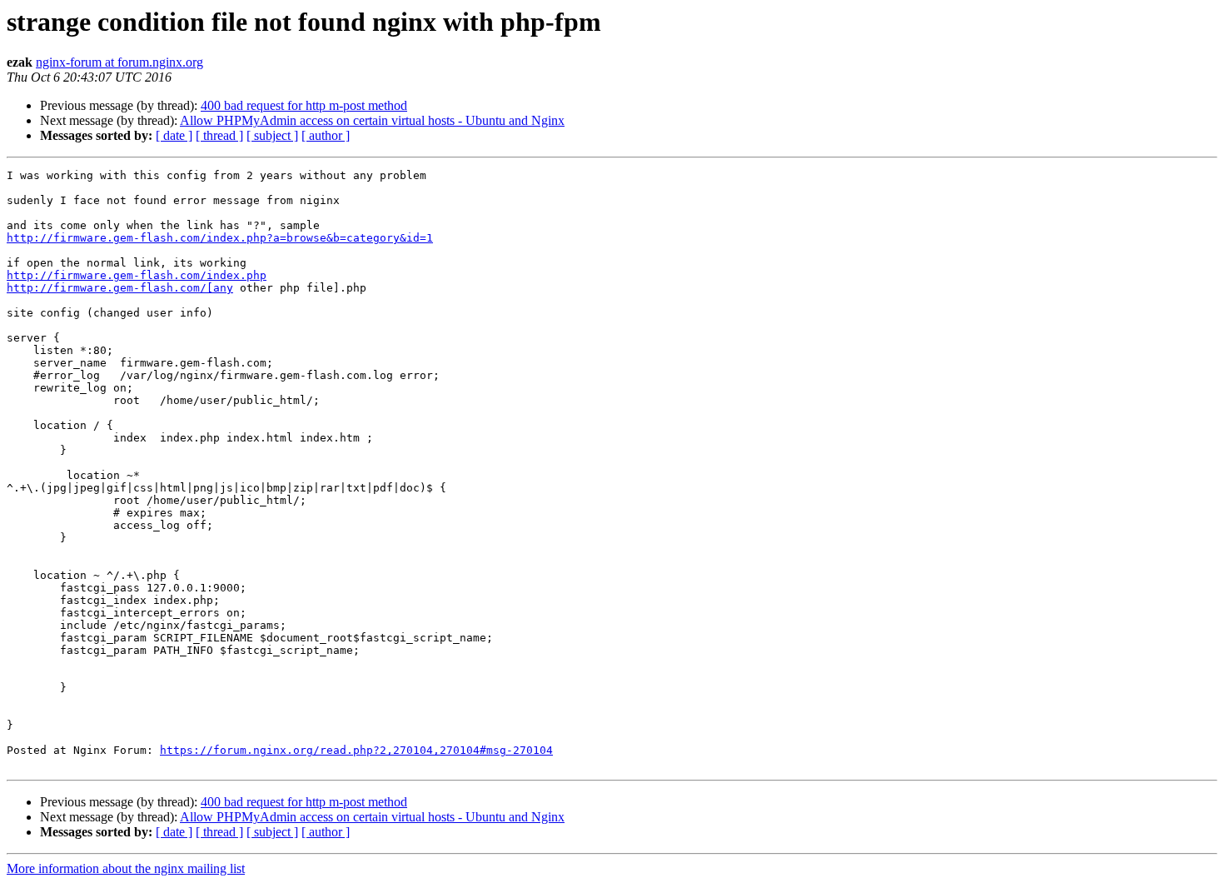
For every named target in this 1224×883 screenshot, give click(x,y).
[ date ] (174, 135)
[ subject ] (272, 135)
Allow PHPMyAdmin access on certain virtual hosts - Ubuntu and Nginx (372, 120)
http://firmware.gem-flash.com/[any (120, 288)
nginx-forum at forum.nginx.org (119, 62)
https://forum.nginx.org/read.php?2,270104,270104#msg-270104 (356, 750)
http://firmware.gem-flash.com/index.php (136, 275)
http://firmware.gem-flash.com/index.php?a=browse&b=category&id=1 (220, 238)
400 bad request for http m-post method (304, 105)
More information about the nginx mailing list (126, 868)
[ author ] (325, 135)
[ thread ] (219, 135)
